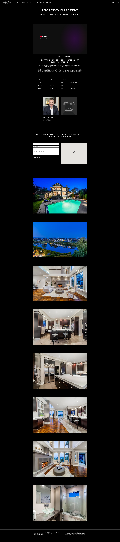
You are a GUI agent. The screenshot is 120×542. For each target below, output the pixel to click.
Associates (30, 2)
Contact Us (114, 2)
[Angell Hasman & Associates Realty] (6, 2)
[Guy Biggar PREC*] (51, 106)
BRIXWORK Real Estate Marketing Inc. (70, 537)
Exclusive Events (39, 2)
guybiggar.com (46, 121)
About (23, 2)
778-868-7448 (46, 119)
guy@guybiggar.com (47, 120)
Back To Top (83, 176)
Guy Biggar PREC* (48, 117)
